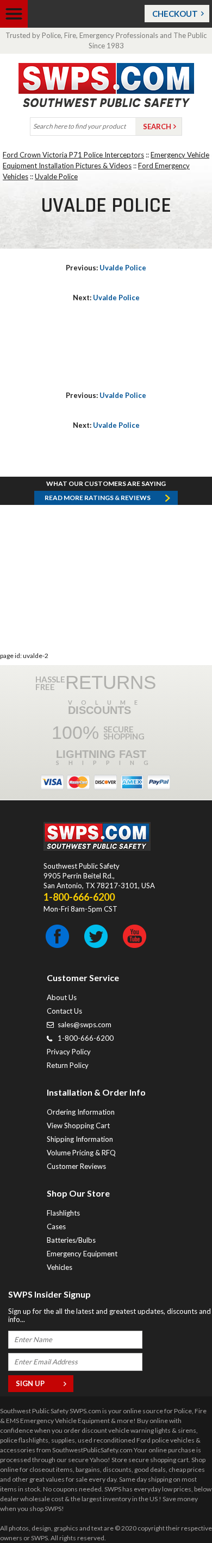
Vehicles (59, 1267)
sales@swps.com (84, 1024)
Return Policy (68, 1065)
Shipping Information (80, 1139)
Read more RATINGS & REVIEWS (98, 498)
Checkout (175, 13)
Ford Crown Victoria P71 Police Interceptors (73, 154)
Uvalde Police (56, 176)
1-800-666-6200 (86, 1038)
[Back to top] (176, 1507)
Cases (56, 1226)
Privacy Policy (69, 1051)
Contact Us (64, 1011)
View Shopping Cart (78, 1125)
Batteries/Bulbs (71, 1240)
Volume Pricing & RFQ (81, 1152)
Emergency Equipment (82, 1253)
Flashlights (63, 1213)
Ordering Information (81, 1112)
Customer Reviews (76, 1166)
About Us (62, 997)
